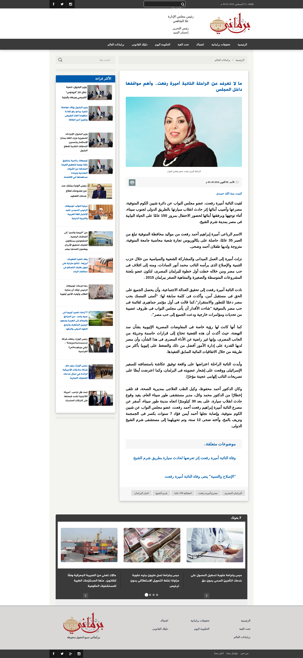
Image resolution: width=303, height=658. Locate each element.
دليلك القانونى (140, 44)
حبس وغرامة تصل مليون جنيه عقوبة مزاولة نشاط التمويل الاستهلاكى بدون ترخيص (154, 581)
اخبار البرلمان (141, 493)
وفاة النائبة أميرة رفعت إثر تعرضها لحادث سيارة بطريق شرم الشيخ (184, 457)
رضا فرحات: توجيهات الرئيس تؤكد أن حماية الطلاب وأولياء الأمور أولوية (74, 290)
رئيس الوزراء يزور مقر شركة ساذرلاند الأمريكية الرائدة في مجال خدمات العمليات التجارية (75, 372)
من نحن (244, 653)
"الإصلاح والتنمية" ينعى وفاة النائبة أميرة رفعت (200, 476)
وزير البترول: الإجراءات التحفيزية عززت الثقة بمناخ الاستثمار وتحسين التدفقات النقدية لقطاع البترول (74, 142)
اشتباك (200, 44)
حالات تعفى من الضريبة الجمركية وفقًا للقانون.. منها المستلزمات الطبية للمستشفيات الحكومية (92, 581)
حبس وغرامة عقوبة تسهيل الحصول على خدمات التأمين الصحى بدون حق (216, 578)
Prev (85, 595)
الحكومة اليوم (162, 44)
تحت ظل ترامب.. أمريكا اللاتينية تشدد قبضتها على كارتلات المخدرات (76, 396)
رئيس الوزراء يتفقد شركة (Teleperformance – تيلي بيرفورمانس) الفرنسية (75, 345)
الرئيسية (242, 44)
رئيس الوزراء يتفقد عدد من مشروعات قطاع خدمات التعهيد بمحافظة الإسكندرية (74, 190)
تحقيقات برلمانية (220, 44)
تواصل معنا (232, 653)
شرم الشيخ (161, 493)
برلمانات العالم (116, 44)
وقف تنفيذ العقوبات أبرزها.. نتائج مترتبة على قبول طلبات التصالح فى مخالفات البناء (75, 265)
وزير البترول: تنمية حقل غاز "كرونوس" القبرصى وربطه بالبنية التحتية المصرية (74, 92)
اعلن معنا (219, 653)
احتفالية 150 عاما (182, 493)
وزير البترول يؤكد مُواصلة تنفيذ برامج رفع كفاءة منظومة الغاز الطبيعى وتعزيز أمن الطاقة (74, 113)
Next (206, 595)
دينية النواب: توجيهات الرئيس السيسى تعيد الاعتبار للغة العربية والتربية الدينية (76, 212)
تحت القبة (183, 44)
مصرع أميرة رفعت (207, 493)
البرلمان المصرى (233, 493)
